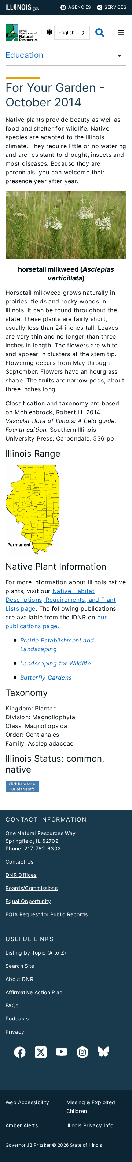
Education (24, 55)
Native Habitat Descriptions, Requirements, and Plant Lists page (61, 599)
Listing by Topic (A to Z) (36, 953)
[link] (20, 1053)
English (66, 32)
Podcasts (17, 1018)
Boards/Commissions (32, 888)
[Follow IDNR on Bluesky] (103, 1053)
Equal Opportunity (28, 901)
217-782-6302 (42, 848)
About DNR (19, 979)
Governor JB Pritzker (28, 1145)
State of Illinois (86, 1145)
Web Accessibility (28, 1102)
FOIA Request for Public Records (47, 914)
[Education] (117, 55)
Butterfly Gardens (46, 677)
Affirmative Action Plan (34, 992)
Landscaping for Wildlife (55, 663)
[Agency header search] (99, 32)
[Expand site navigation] (120, 33)
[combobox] (72, 33)
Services (115, 7)
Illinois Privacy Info (89, 1125)
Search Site (20, 966)
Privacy (15, 1032)
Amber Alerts (22, 1125)
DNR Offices (21, 875)
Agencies (79, 7)
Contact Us (19, 862)
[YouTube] (61, 1053)
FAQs (12, 1005)
